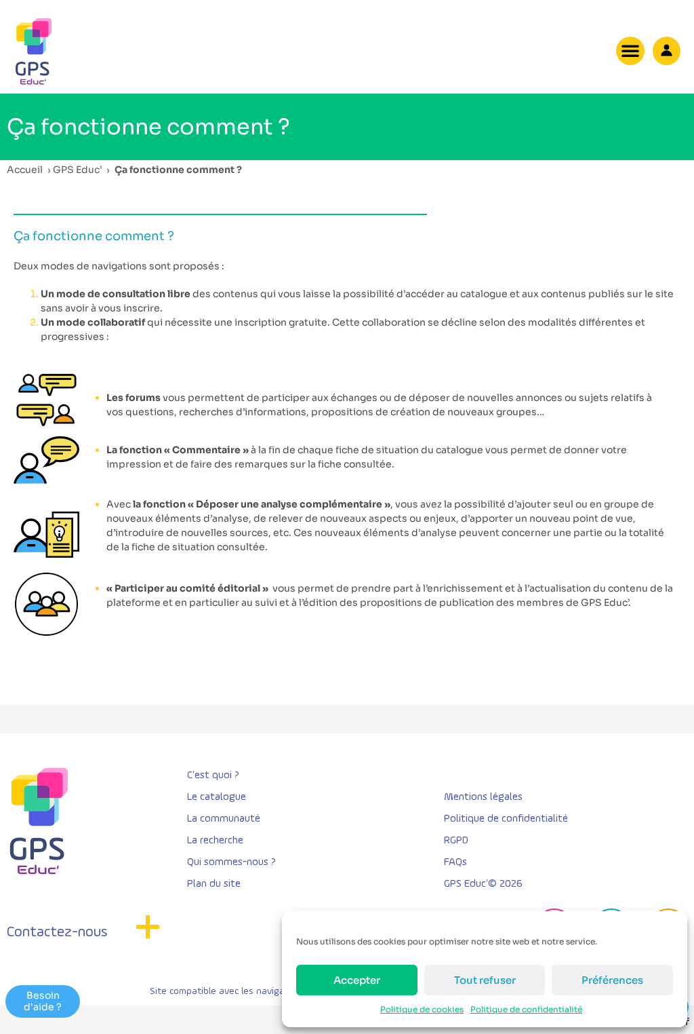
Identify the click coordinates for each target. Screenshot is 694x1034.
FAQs (455, 862)
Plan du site (214, 884)
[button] (630, 51)
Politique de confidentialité (526, 1009)
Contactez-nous (57, 932)
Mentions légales (483, 797)
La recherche (215, 840)
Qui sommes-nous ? (231, 862)
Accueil (25, 170)
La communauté (223, 818)
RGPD (456, 840)
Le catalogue (216, 797)
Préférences (612, 980)
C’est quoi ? (213, 775)
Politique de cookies (422, 1009)
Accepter (356, 980)
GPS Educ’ (77, 170)
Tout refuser (485, 980)
